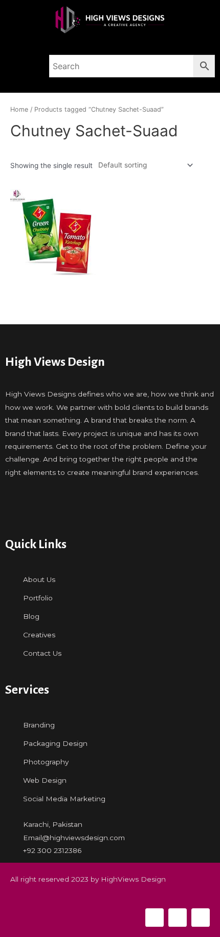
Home (19, 109)
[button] (22, 66)
